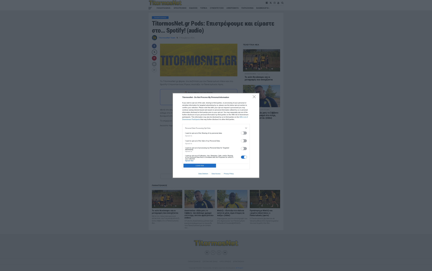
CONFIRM (200, 166)
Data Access (216, 174)
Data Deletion (203, 174)
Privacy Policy (229, 174)
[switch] (244, 133)
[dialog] (216, 135)
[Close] (255, 97)
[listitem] (216, 128)
